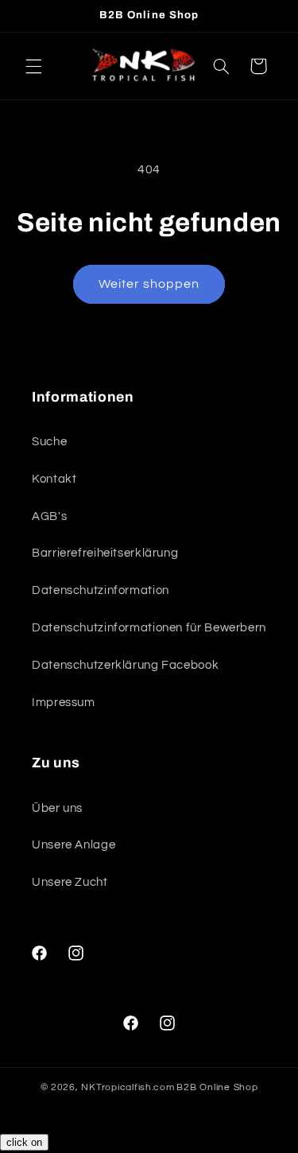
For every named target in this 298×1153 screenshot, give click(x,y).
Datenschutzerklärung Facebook (125, 665)
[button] (33, 66)
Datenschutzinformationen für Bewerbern (149, 628)
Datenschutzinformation (100, 590)
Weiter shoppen (149, 284)
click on (24, 1142)
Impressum (63, 702)
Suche (49, 442)
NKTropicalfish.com (127, 1087)
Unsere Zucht (70, 882)
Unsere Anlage (73, 845)
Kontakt (54, 479)
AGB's (49, 516)
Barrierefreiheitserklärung (105, 553)
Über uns (57, 808)
